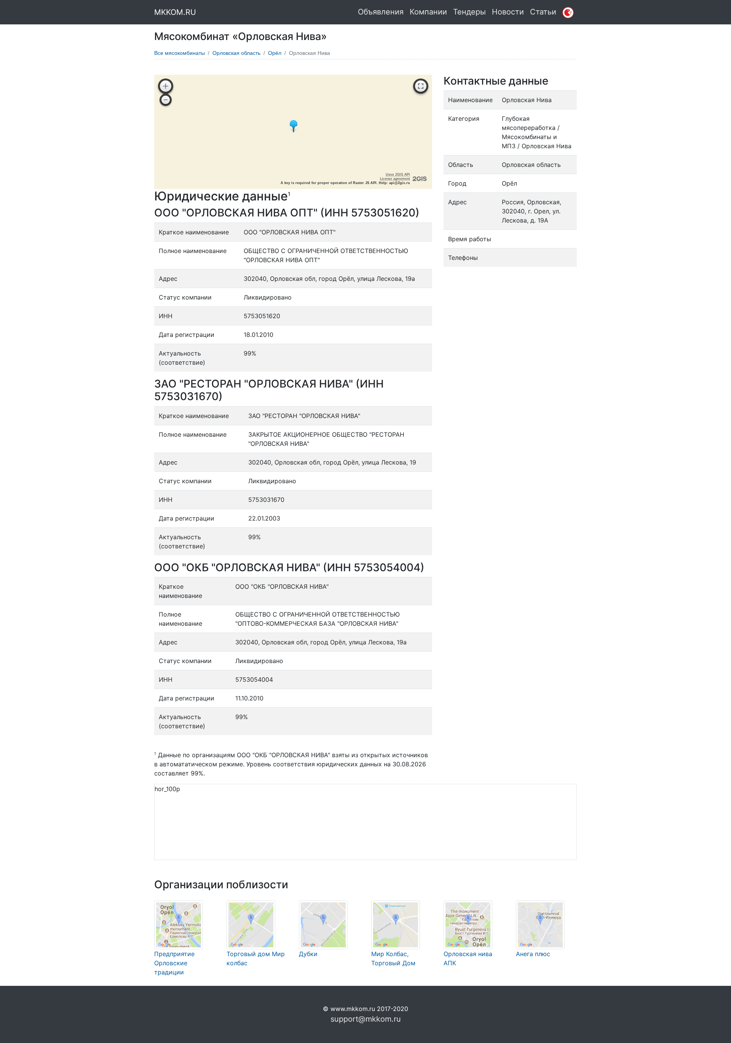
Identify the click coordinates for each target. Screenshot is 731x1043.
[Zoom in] (165, 86)
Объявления (381, 11)
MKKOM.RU (175, 12)
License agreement (395, 179)
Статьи (543, 11)
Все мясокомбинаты (179, 53)
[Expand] (420, 86)
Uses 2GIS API (398, 174)
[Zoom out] (166, 100)
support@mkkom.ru (365, 1019)
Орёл (274, 53)
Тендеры (469, 11)
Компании (428, 11)
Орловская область (236, 53)
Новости (508, 11)
